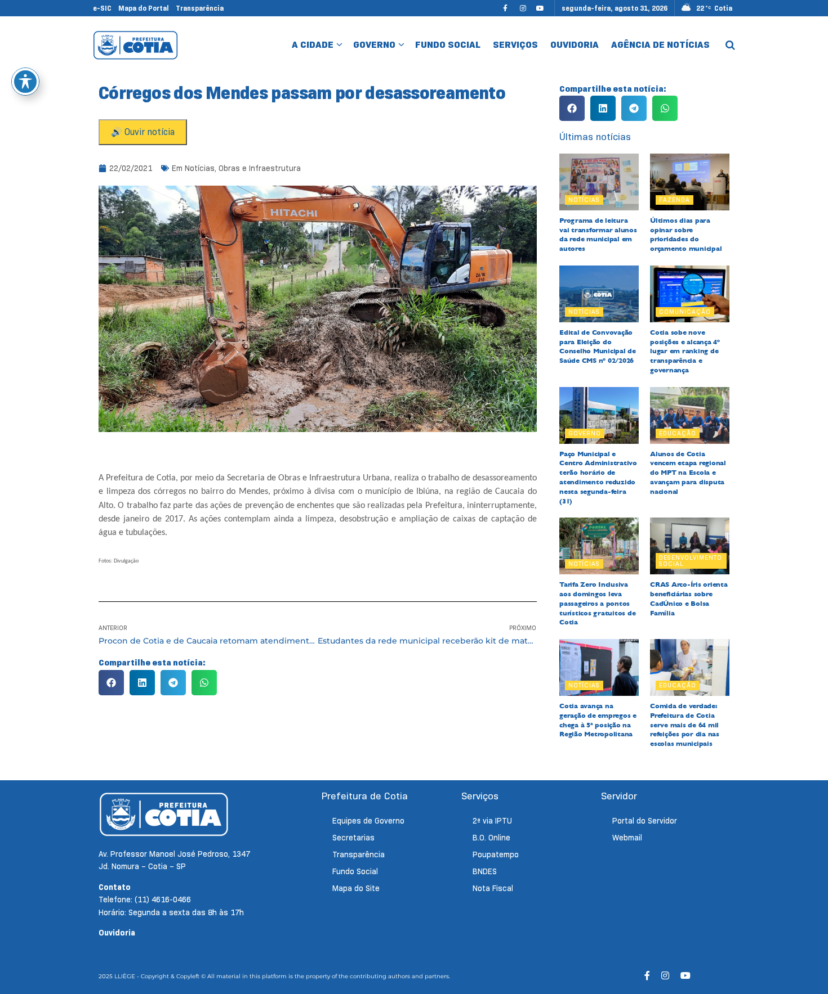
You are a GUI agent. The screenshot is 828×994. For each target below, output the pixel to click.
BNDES (485, 871)
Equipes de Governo (368, 821)
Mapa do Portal (143, 8)
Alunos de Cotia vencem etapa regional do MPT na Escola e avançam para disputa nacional (688, 473)
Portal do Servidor (644, 821)
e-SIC (102, 8)
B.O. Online (491, 838)
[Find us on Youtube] (540, 8)
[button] (111, 682)
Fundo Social (447, 45)
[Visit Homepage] (135, 45)
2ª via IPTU (492, 821)
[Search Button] (730, 45)
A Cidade (312, 45)
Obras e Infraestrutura (260, 168)
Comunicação (685, 312)
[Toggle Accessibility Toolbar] (25, 81)
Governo (374, 45)
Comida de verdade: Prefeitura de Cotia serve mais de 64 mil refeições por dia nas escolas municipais (684, 725)
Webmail (627, 838)
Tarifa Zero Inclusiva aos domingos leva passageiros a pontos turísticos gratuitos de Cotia (597, 603)
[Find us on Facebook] (505, 8)
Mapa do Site (356, 888)
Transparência (200, 8)
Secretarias (353, 838)
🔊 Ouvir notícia (143, 132)
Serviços (515, 45)
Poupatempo (496, 854)
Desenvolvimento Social (690, 561)
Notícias (200, 168)
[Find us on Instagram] (522, 8)
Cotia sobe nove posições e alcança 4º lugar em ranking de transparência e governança (685, 351)
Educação (677, 433)
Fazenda (674, 200)
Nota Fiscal (493, 888)
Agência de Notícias (660, 45)
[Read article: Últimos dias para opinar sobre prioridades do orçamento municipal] (689, 182)
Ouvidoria (574, 45)
